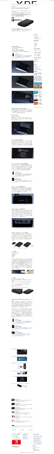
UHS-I (35, 62)
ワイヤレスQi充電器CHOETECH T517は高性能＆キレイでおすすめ (20, 376)
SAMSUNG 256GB (25, 437)
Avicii (35, 42)
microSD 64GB (17, 399)
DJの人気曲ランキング (37, 66)
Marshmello (35, 45)
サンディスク (40, 102)
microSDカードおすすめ (17, 4)
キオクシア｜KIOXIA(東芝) (16, 437)
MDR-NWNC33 (17, 411)
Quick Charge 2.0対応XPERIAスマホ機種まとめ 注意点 (19, 356)
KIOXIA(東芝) (30, 4)
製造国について (36, 60)
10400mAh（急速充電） (18, 179)
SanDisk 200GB (25, 435)
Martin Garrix (35, 44)
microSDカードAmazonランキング (38, 107)
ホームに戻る (22, 429)
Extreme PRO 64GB (25, 436)
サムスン (27, 4)
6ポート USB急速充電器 (18, 332)
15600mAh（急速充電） (18, 320)
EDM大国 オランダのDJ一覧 (37, 38)
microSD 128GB (17, 403)
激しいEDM (13, 4)
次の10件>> (30, 429)
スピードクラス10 (36, 61)
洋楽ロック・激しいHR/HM (35, 4)
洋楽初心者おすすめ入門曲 (37, 69)
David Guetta (35, 43)
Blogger (33, 452)
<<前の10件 (14, 429)
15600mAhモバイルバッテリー (19, 54)
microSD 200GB (17, 407)
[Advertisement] (17, 38)
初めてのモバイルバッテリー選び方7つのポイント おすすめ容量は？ (21, 383)
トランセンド (40, 98)
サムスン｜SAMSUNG (15, 436)
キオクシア (39, 91)
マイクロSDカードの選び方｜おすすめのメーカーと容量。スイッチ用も (38, 74)
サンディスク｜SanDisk (22, 4)
